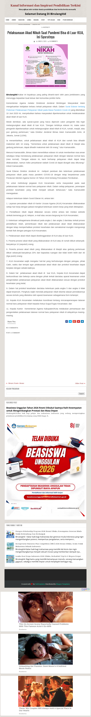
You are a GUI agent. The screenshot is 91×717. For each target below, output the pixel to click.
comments (54, 41)
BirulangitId (11, 95)
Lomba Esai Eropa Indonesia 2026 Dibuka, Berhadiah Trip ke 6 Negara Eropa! (48, 556)
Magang (36, 20)
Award (14, 20)
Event (43, 20)
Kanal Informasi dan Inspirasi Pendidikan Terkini (46, 5)
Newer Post (12, 383)
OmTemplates (40, 584)
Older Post (79, 383)
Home (7, 20)
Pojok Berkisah (68, 20)
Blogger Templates (63, 584)
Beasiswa (22, 20)
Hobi (58, 20)
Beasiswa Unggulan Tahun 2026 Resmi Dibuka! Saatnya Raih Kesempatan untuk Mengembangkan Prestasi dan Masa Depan (44, 409)
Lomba (29, 20)
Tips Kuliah (51, 20)
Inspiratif (46, 27)
